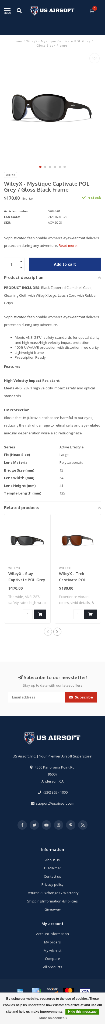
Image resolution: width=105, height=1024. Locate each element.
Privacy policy (52, 884)
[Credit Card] (36, 991)
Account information (52, 933)
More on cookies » (53, 1018)
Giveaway (52, 909)
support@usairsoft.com (55, 803)
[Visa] (85, 991)
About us (52, 859)
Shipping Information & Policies (52, 901)
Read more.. (68, 245)
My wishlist (52, 950)
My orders (52, 942)
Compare (52, 958)
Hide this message (82, 1011)
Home (17, 41)
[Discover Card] (52, 991)
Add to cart (65, 264)
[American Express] (20, 991)
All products (52, 966)
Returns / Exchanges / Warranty (53, 892)
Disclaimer (52, 868)
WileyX (10, 175)
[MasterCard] (68, 991)
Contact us (52, 876)
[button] (40, 167)
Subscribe (83, 697)
